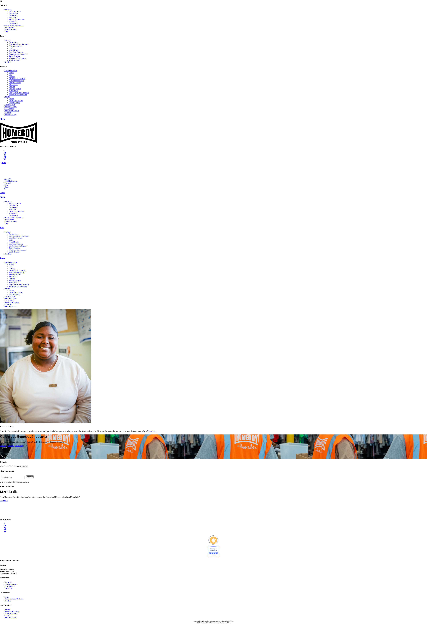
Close (6, 187)
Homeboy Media (15, 89)
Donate (7, 97)
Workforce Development (17, 58)
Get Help (7, 62)
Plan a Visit (8, 588)
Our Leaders (13, 23)
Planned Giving (14, 103)
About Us (7, 179)
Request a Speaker (10, 584)
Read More (152, 431)
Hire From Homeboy (11, 111)
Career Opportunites (7, 446)
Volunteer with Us (10, 613)
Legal (11, 48)
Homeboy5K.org (10, 115)
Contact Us (8, 582)
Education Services (15, 46)
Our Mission (13, 13)
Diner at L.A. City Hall (17, 79)
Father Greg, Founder (16, 19)
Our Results (13, 15)
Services (7, 40)
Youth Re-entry (14, 60)
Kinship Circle (9, 105)
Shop (6, 31)
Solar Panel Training (16, 52)
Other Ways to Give (16, 101)
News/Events (9, 27)
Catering (12, 77)
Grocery (12, 87)
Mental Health (14, 50)
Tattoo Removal (14, 56)
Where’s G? (13, 21)
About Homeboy (15, 11)
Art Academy (13, 42)
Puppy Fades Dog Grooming (19, 93)
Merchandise (13, 91)
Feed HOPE (13, 85)
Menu (4, 163)
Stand (2, 197)
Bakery (11, 73)
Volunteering (19, 446)
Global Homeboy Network (13, 25)
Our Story (7, 9)
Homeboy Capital (10, 107)
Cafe (10, 75)
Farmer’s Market (15, 83)
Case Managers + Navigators (19, 44)
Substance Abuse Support (18, 54)
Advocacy (12, 17)
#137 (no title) (9, 109)
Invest (2, 258)
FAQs (6, 597)
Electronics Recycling (16, 81)
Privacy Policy (9, 586)
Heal (2, 227)
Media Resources (10, 29)
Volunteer (7, 113)
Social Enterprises (10, 71)
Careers (7, 615)
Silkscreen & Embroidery (18, 95)
